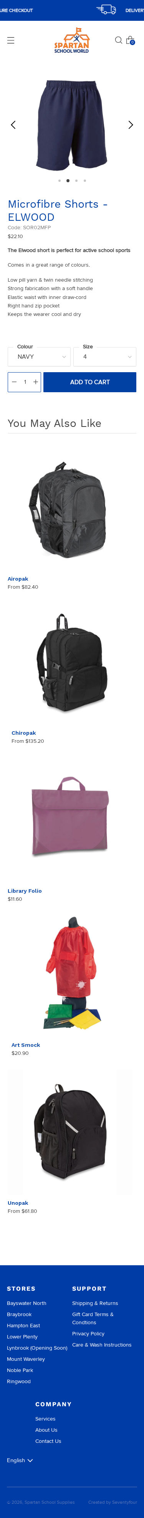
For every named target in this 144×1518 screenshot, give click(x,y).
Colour (25, 346)
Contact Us (48, 1441)
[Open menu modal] (10, 40)
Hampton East (23, 1325)
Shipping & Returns (95, 1303)
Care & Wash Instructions (102, 1345)
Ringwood (19, 1381)
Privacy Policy (88, 1333)
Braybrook (19, 1314)
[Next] (130, 125)
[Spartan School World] (72, 40)
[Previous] (13, 125)
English (16, 1460)
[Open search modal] (118, 40)
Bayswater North (26, 1303)
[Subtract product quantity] (14, 382)
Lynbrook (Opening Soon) (37, 1348)
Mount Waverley (26, 1359)
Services (45, 1419)
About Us (46, 1430)
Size (88, 346)
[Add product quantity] (36, 382)
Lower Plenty (22, 1336)
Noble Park (20, 1370)
